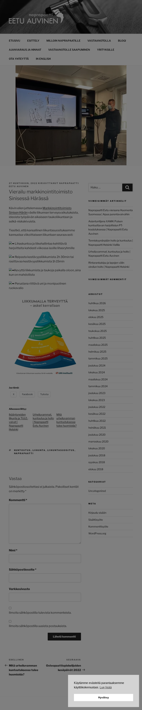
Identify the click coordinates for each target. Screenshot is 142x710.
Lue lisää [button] (106, 687)
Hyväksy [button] (103, 697)
